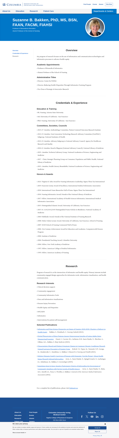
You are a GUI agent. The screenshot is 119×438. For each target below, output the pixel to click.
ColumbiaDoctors (83, 402)
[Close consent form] (105, 424)
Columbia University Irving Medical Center (37, 402)
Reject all (97, 431)
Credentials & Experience (20, 53)
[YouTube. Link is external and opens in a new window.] (92, 416)
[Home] (22, 4)
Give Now (109, 4)
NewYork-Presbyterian (59, 403)
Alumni (101, 4)
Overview (15, 50)
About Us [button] (6, 11)
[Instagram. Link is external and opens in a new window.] (102, 416)
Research (15, 56)
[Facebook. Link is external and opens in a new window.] (81, 416)
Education (18, 415)
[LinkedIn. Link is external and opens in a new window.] (97, 416)
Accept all (97, 427)
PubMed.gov (74, 388)
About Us (17, 412)
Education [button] (20, 11)
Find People (87, 4)
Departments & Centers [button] (103, 11)
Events (95, 4)
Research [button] (34, 11)
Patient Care (48, 11)
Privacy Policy (96, 435)
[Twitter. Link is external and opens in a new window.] (87, 416)
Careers (32, 421)
